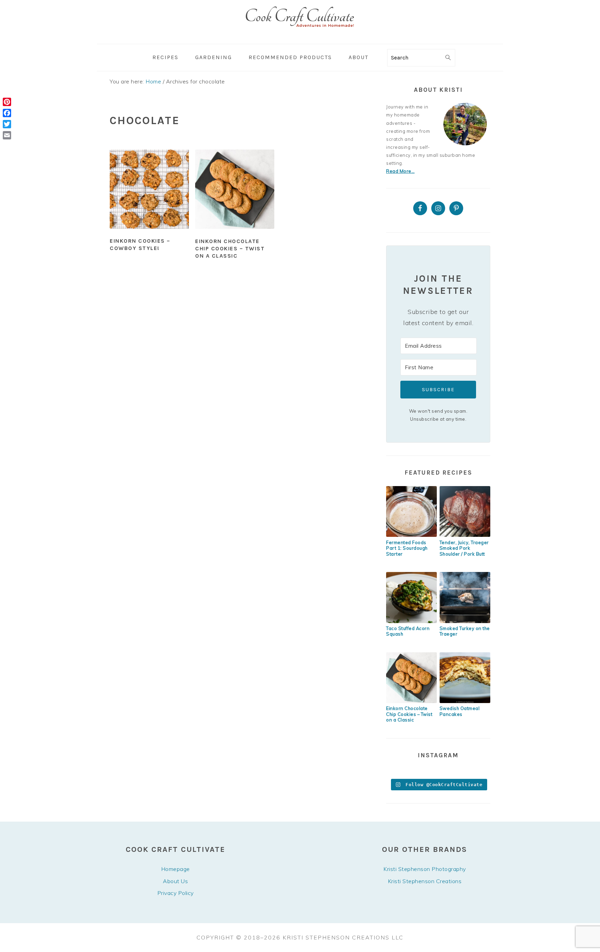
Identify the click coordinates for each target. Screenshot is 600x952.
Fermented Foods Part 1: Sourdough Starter (407, 548)
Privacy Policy (175, 892)
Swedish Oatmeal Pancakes (460, 711)
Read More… (400, 171)
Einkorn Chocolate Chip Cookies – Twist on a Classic (230, 248)
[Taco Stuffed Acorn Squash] (411, 621)
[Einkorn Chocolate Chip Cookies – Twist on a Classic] (411, 701)
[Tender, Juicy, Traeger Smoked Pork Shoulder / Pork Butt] (465, 535)
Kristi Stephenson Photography (424, 868)
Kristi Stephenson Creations (425, 881)
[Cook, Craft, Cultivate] (300, 38)
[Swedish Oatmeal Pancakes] (465, 701)
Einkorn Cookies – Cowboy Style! (140, 244)
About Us (175, 881)
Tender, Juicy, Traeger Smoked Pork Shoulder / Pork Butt (464, 548)
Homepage (175, 868)
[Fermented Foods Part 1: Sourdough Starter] (411, 535)
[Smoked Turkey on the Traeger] (465, 621)
